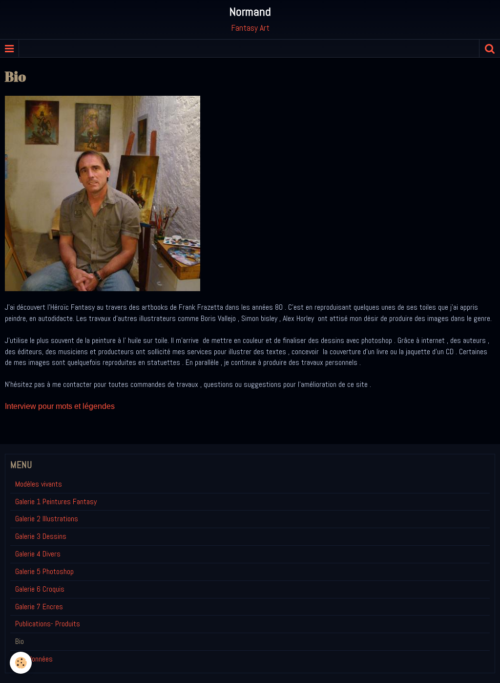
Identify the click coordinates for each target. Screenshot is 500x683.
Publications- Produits (47, 624)
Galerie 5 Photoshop (44, 571)
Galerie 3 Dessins (40, 536)
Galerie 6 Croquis (39, 589)
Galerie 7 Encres (39, 606)
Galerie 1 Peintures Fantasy (56, 501)
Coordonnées (34, 659)
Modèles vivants (38, 484)
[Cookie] (21, 663)
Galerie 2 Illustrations (46, 518)
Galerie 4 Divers (38, 554)
